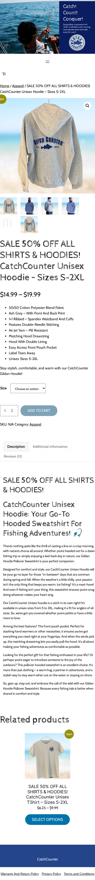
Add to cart (39, 410)
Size (3, 388)
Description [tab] (16, 446)
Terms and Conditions (79, 874)
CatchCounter (47, 859)
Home (4, 86)
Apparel (18, 86)
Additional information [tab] (50, 446)
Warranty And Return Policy (20, 874)
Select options (47, 819)
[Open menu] (47, 61)
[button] (87, 106)
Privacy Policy (51, 874)
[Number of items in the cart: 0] (4, 74)
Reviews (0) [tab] (13, 456)
